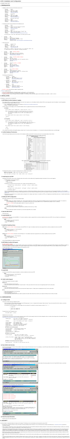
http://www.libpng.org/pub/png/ (17, 78)
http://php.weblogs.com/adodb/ (15, 54)
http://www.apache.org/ (14, 47)
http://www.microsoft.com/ (15, 21)
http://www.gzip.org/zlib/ (16, 87)
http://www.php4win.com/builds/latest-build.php (24, 40)
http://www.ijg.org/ (15, 82)
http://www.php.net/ (13, 39)
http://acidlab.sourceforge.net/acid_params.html (10, 317)
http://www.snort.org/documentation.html (31, 104)
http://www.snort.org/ (14, 28)
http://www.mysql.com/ (14, 12)
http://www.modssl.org (58, 424)
